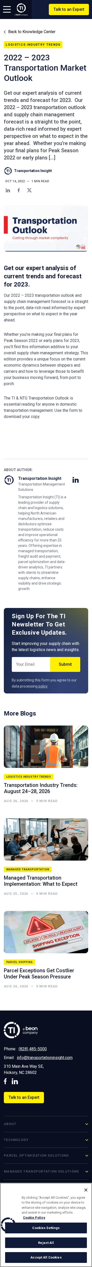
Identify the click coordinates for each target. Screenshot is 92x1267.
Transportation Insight (33, 171)
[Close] (85, 1190)
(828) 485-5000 (33, 1048)
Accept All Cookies (45, 1257)
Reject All (46, 1243)
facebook (5, 1081)
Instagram (15, 1081)
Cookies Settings (46, 1228)
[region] (46, 1225)
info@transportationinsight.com (45, 1057)
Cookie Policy (34, 1218)
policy (43, 686)
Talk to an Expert (68, 9)
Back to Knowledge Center (31, 31)
